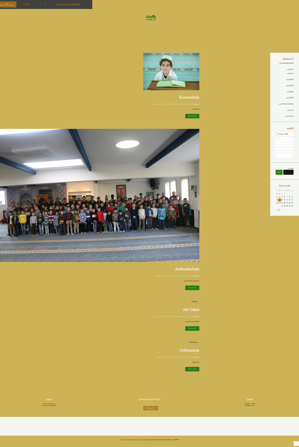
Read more (192, 116)
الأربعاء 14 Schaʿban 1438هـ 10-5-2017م (177, 316)
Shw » (279, 210)
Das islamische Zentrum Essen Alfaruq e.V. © (163, 439)
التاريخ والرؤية (280, 116)
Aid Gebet (191, 310)
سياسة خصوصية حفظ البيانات (128, 439)
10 (279, 197)
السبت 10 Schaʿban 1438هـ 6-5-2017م (178, 357)
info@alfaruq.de (249, 405)
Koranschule (189, 97)
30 (282, 206)
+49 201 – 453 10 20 (250, 403)
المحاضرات (290, 65)
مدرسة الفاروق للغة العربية (285, 106)
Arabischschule (187, 269)
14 (287, 200)
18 (277, 200)
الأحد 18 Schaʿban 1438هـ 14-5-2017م (178, 276)
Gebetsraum (189, 350)
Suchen (291, 168)
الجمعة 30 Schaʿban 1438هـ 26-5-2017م (177, 104)
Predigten (195, 104)
